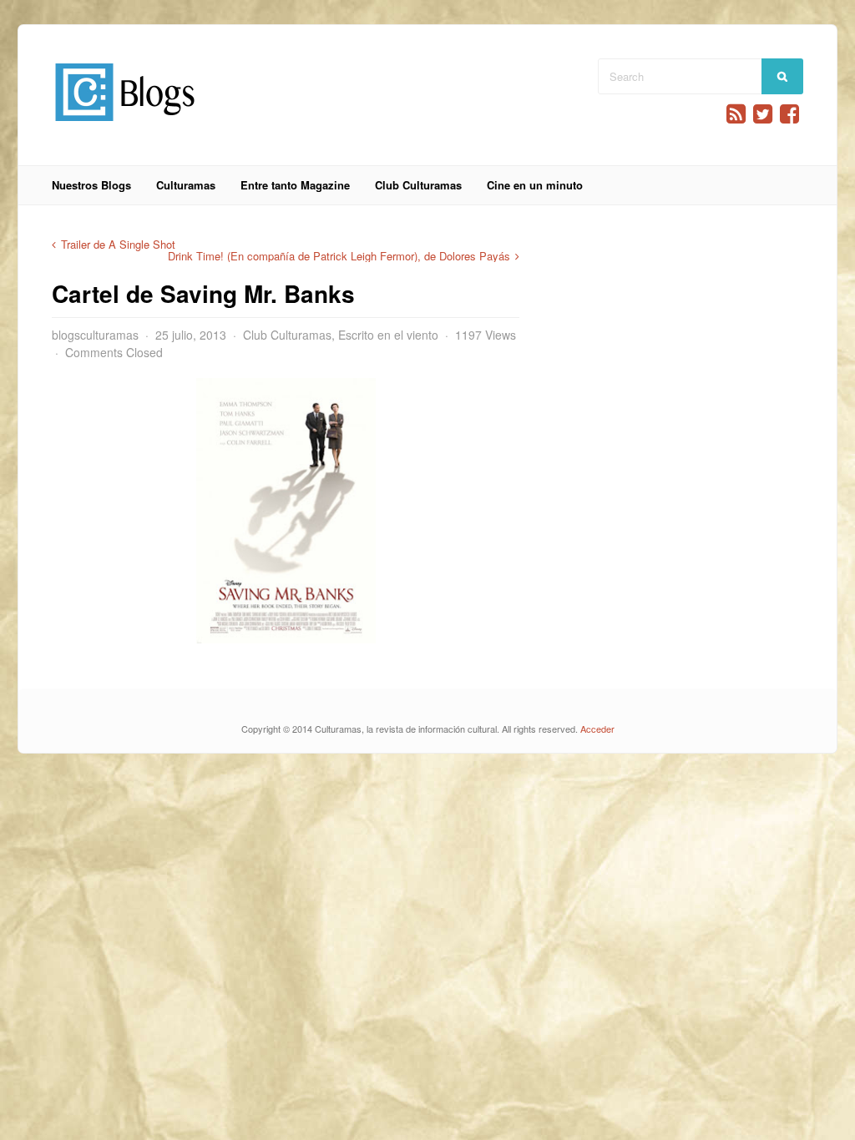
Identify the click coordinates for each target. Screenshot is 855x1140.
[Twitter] (762, 114)
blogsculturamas (95, 334)
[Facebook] (789, 114)
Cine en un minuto (535, 185)
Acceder (597, 728)
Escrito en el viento (388, 334)
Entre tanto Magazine (295, 185)
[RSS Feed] (736, 114)
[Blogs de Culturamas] (125, 127)
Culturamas (185, 185)
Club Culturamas (418, 185)
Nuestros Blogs (91, 185)
